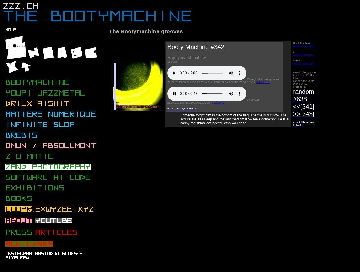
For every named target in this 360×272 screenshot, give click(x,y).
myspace (308, 46)
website (297, 46)
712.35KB (218, 102)
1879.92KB (263, 82)
